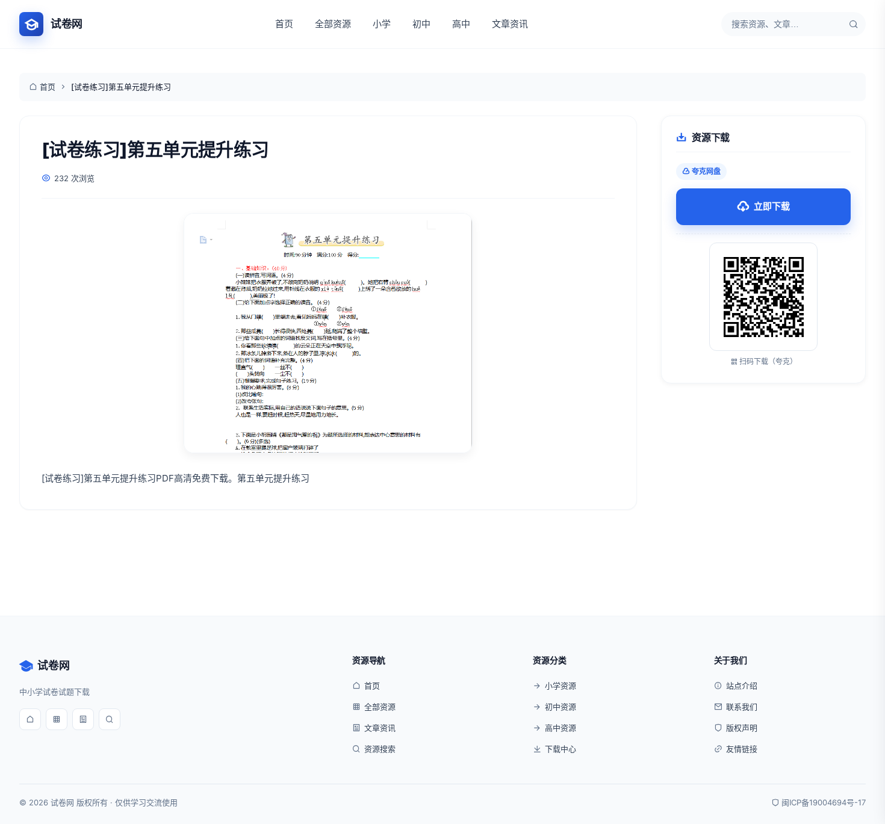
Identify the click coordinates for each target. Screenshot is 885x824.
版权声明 (741, 728)
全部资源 (333, 23)
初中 (421, 23)
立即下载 (772, 206)
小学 (382, 23)
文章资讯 (510, 23)
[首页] (30, 719)
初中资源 (560, 706)
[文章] (83, 719)
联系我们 (741, 706)
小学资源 (560, 685)
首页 (284, 23)
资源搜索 (380, 749)
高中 (461, 23)
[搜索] (853, 24)
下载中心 (560, 749)
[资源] (56, 719)
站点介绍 (741, 685)
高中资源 (560, 728)
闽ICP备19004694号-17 (823, 802)
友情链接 (741, 749)
